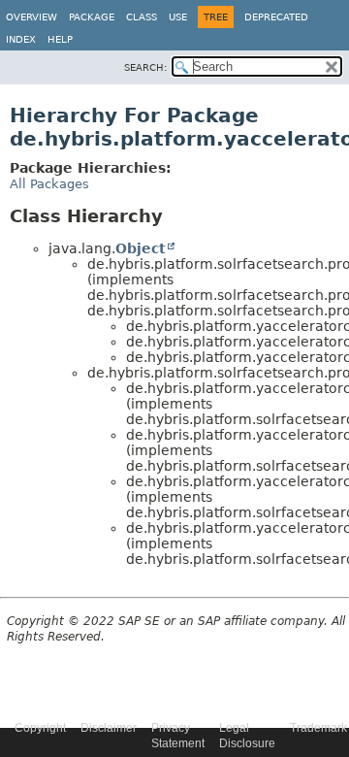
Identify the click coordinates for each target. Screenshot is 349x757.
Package (91, 17)
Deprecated (276, 17)
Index (21, 39)
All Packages (49, 184)
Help (60, 39)
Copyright (40, 728)
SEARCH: (145, 67)
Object (140, 248)
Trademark (318, 728)
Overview (31, 17)
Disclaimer (108, 728)
